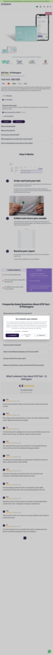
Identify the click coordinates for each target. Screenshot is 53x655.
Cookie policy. (25, 331)
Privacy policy (17, 331)
